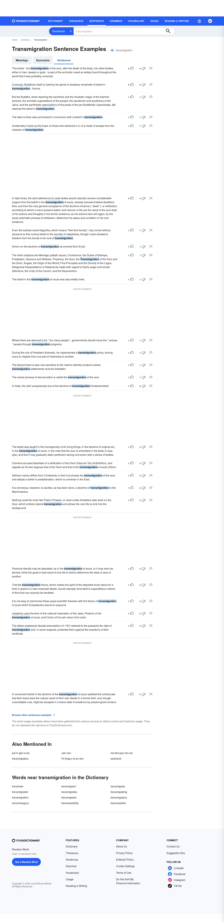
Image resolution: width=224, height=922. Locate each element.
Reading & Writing (76, 886)
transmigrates (69, 792)
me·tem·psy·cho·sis (122, 753)
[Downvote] (143, 68)
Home (14, 39)
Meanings (22, 60)
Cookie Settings (125, 866)
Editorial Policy (125, 859)
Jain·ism (66, 753)
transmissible (118, 803)
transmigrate (118, 786)
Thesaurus (72, 853)
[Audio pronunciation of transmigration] (112, 50)
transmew (17, 786)
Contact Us (173, 846)
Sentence (25, 39)
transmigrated (20, 792)
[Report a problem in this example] (151, 68)
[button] (199, 21)
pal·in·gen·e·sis (21, 753)
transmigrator (69, 797)
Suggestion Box (176, 853)
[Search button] (170, 31)
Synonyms (43, 60)
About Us (121, 846)
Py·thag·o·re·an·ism (72, 758)
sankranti (116, 758)
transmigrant (68, 786)
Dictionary (72, 846)
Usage (69, 879)
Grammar (71, 866)
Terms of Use (123, 873)
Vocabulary (72, 873)
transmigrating (119, 792)
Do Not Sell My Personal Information (128, 881)
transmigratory (20, 758)
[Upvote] (132, 68)
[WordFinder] (210, 21)
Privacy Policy (124, 853)
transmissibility (70, 803)
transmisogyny (20, 803)
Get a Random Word (26, 862)
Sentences (58, 31)
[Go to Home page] (26, 21)
